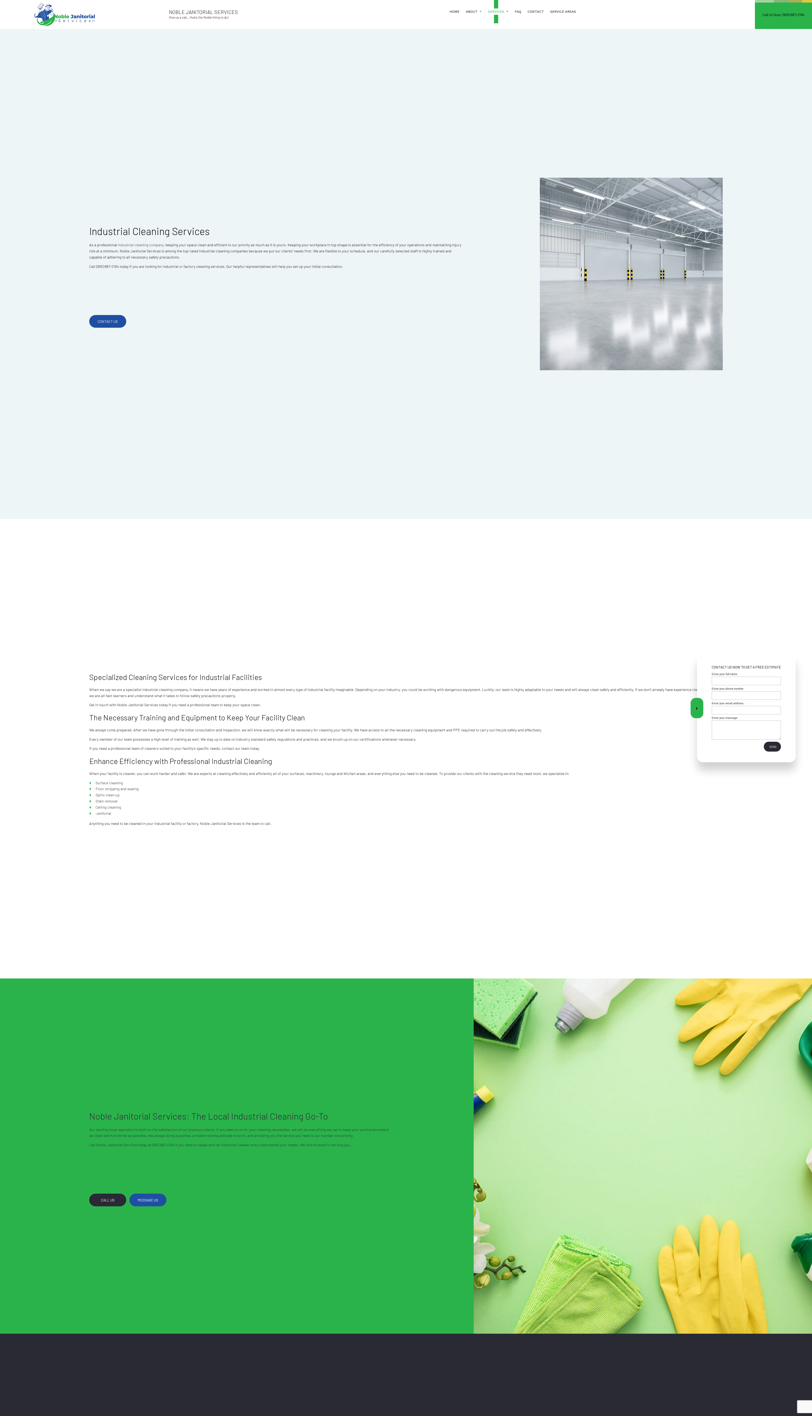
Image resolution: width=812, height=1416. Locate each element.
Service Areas (563, 12)
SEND (772, 747)
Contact (536, 12)
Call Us (108, 1200)
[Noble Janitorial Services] (64, 14)
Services (496, 12)
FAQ (518, 12)
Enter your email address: (728, 703)
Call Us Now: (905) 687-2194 (783, 14)
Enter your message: (725, 718)
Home (454, 12)
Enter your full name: (725, 674)
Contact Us (108, 321)
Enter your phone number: (728, 688)
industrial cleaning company (140, 244)
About (471, 12)
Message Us (148, 1200)
